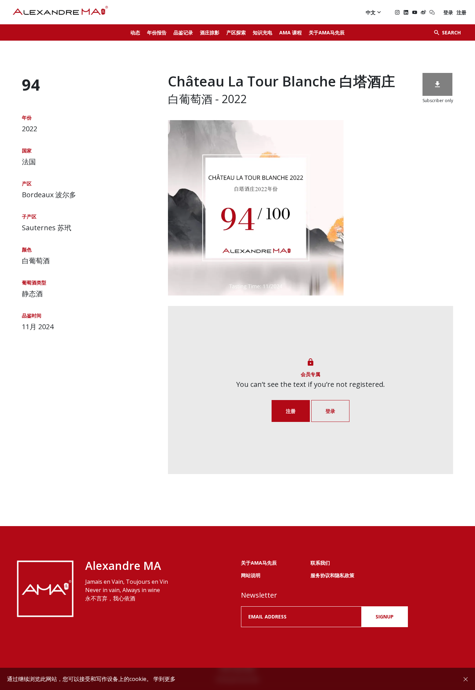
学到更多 (164, 679)
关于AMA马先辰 (327, 32)
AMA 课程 (290, 32)
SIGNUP (385, 616)
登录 (448, 12)
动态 (135, 32)
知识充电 (262, 32)
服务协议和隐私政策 (332, 575)
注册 (461, 12)
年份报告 (157, 32)
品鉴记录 (183, 32)
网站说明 (250, 575)
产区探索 (236, 32)
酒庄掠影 (209, 32)
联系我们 (320, 562)
